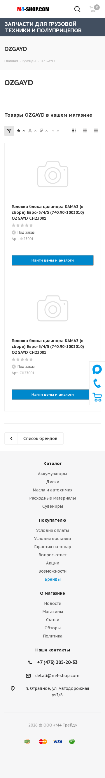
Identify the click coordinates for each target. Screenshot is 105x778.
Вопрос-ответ (52, 554)
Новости (52, 603)
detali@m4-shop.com (57, 675)
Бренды (53, 579)
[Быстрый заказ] (97, 400)
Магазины (52, 611)
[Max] (97, 375)
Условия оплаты (52, 530)
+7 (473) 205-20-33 (57, 662)
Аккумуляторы (52, 473)
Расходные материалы (52, 498)
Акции (52, 563)
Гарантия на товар (52, 546)
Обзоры (53, 627)
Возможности (52, 571)
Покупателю (52, 520)
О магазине (52, 593)
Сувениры (52, 506)
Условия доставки (52, 538)
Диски (52, 481)
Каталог (52, 463)
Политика (52, 636)
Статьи (52, 619)
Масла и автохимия (52, 490)
